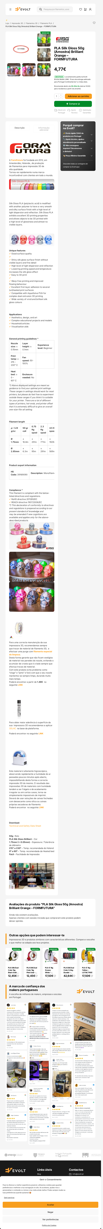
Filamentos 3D (31, 23)
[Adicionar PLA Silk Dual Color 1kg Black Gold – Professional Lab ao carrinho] (18, 960)
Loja (7, 23)
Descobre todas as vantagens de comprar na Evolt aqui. (75, 165)
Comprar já (74, 103)
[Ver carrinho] (85, 9)
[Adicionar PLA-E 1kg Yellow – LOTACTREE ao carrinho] (92, 960)
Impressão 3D (17, 23)
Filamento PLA (46, 23)
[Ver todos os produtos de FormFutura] (62, 39)
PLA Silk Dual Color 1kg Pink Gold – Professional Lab (32, 972)
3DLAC (12, 728)
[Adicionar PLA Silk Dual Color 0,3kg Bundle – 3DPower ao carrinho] (73, 960)
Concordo (31, 880)
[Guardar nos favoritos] (94, 23)
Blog (39, 1174)
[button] (21, 47)
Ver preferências (50, 1219)
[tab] (19, 128)
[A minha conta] (90, 9)
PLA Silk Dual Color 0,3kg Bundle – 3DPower (69, 971)
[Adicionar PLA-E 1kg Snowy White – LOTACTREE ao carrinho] (55, 960)
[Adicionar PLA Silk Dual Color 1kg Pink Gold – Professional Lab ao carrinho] (36, 960)
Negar (50, 1212)
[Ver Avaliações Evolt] (50, 1074)
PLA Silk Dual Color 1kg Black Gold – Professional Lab (13, 972)
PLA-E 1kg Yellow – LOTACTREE (87, 970)
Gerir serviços (9, 1198)
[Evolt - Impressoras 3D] (22, 9)
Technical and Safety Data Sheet (25, 826)
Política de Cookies (49, 1225)
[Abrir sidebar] (10, 9)
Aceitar (50, 1204)
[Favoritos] (80, 9)
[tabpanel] (31, 514)
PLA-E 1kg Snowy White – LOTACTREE (50, 971)
